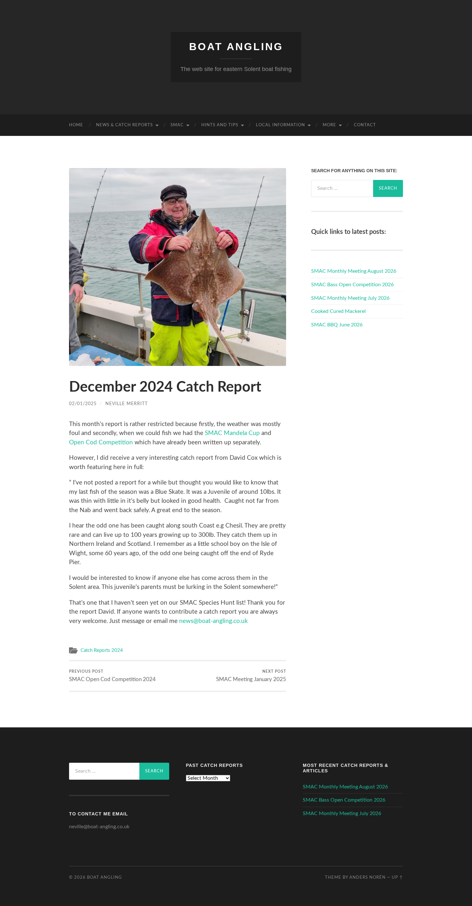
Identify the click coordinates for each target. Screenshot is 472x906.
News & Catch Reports (124, 125)
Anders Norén (367, 877)
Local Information (280, 125)
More (329, 125)
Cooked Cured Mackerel (338, 311)
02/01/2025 (83, 403)
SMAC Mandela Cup (232, 433)
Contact (365, 125)
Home (76, 125)
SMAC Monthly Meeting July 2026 (350, 298)
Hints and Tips (219, 125)
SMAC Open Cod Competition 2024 (112, 676)
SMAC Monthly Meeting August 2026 (353, 271)
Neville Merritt (126, 403)
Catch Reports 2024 (102, 650)
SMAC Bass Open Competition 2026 (352, 284)
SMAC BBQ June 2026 (337, 324)
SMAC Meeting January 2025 (251, 676)
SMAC (177, 125)
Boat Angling (236, 46)
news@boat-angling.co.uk (213, 621)
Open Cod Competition (101, 443)
